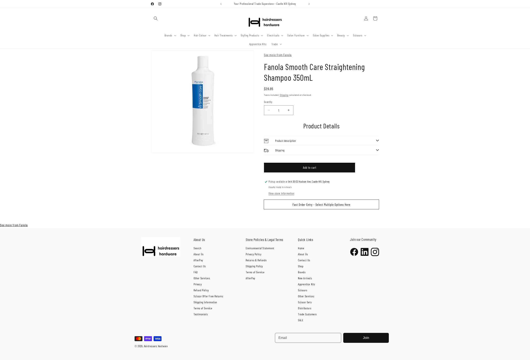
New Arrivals (305, 278)
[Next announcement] (309, 4)
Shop (300, 266)
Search (197, 248)
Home (301, 248)
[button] (155, 18)
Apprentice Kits (306, 284)
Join (366, 338)
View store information (281, 193)
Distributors (304, 308)
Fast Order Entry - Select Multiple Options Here (321, 204)
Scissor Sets (305, 302)
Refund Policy (201, 290)
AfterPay (198, 260)
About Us (199, 254)
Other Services (202, 278)
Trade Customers (307, 314)
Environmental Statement (260, 248)
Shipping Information (205, 302)
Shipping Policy (254, 266)
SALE (300, 320)
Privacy (198, 284)
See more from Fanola (278, 55)
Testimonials (201, 314)
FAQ (196, 272)
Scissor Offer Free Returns (208, 296)
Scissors (302, 290)
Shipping (284, 94)
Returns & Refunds (256, 260)
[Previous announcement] (220, 4)
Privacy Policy (253, 254)
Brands (302, 272)
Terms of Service (203, 308)
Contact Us (200, 266)
